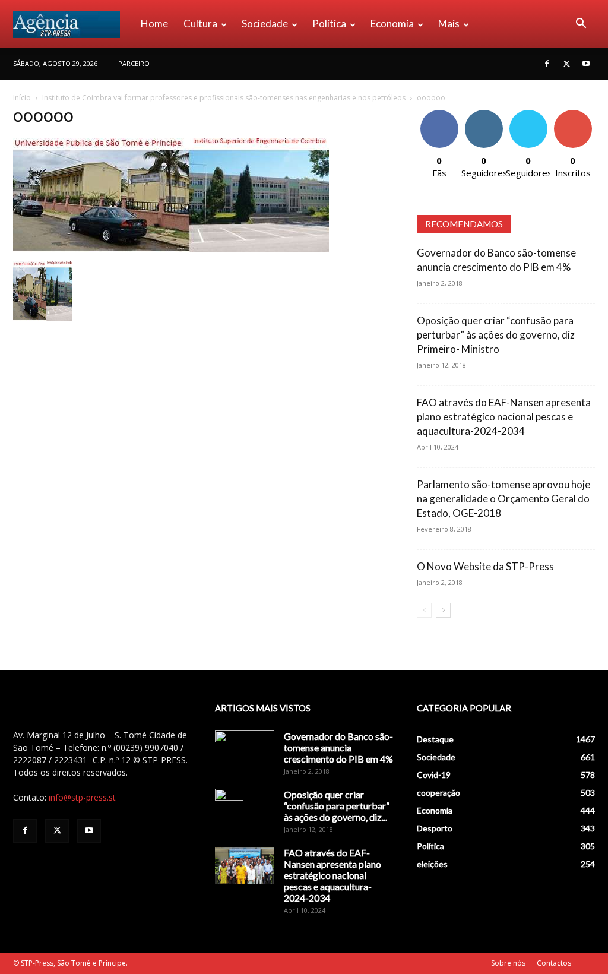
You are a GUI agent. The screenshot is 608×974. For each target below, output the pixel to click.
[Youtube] (586, 64)
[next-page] (443, 610)
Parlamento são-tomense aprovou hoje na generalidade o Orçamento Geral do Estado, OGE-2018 (503, 498)
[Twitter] (566, 64)
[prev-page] (424, 610)
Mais (449, 23)
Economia (392, 23)
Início (22, 98)
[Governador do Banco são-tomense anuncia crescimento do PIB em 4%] (244, 751)
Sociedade (265, 23)
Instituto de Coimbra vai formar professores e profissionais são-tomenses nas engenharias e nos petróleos (224, 98)
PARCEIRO (134, 63)
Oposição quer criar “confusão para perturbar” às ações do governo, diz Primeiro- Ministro (496, 334)
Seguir (483, 114)
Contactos (554, 963)
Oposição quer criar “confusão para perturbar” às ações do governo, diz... (337, 806)
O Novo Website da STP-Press (485, 566)
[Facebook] (547, 64)
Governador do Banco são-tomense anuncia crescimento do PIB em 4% (338, 747)
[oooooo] (171, 249)
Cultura (200, 23)
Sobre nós (508, 963)
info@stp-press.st (82, 797)
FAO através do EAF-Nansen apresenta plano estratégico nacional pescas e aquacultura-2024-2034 (504, 416)
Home (154, 23)
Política (329, 23)
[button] (580, 24)
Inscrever (573, 114)
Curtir (439, 114)
